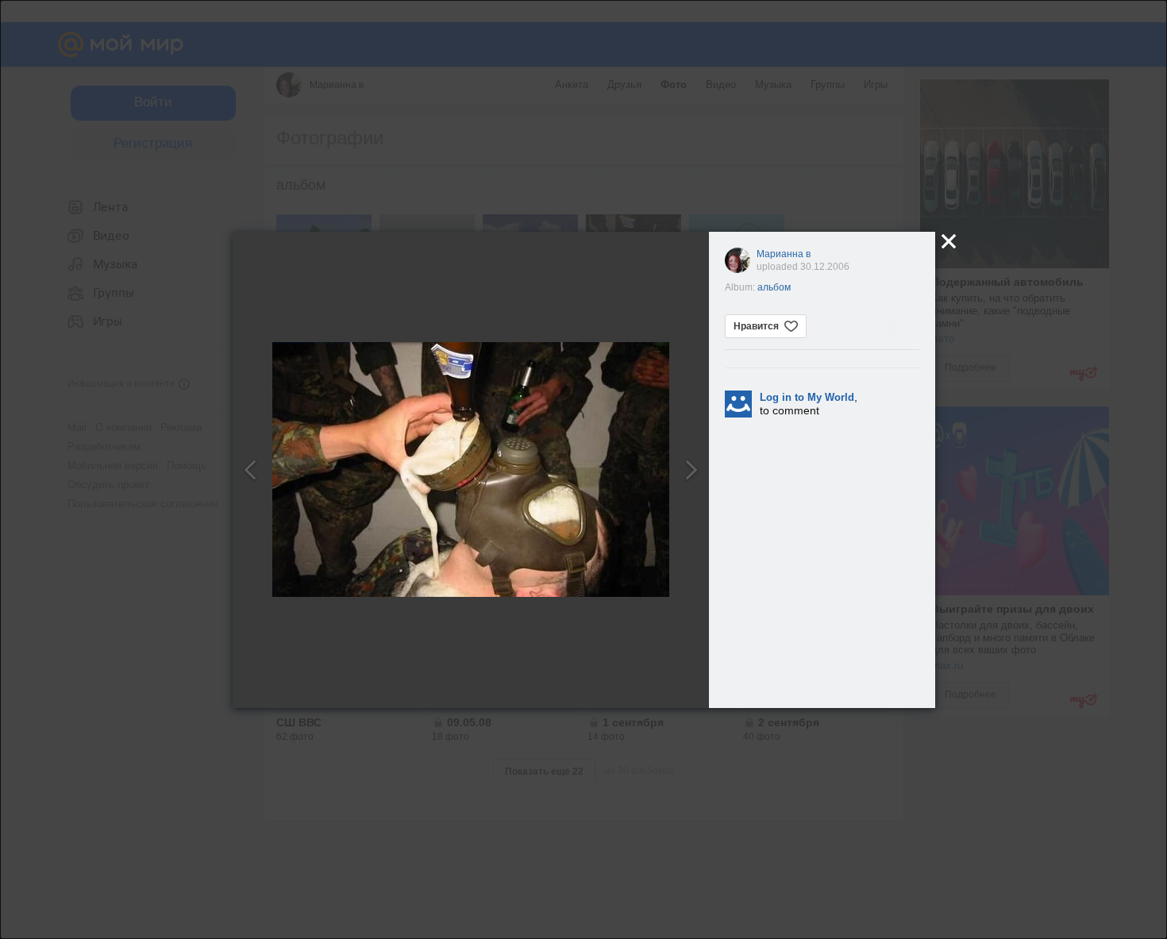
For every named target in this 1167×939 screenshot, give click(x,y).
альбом (774, 287)
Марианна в (784, 254)
